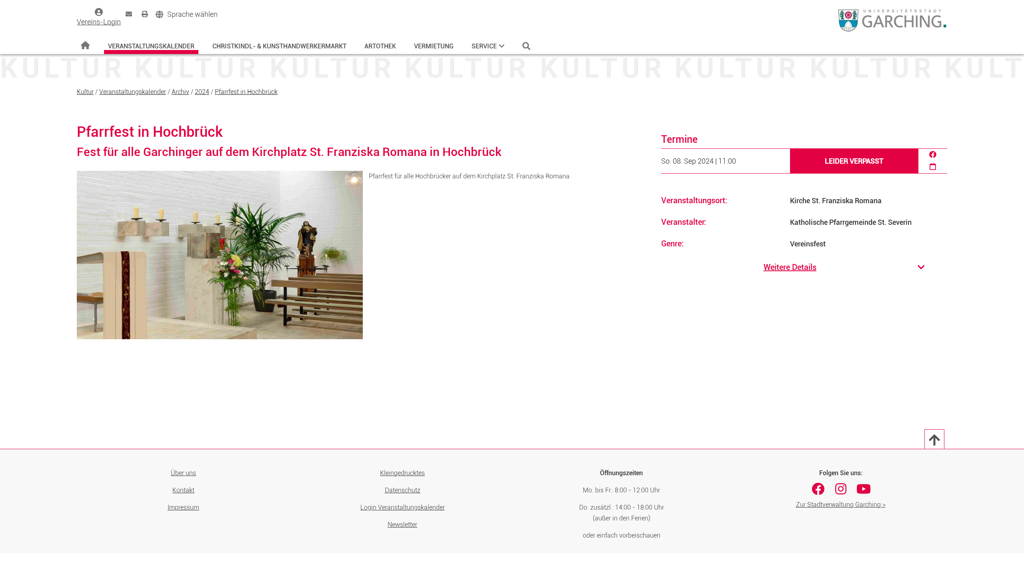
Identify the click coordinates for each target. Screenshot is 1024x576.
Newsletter (402, 524)
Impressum (183, 507)
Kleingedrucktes (402, 473)
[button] (187, 14)
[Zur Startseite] (85, 45)
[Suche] (526, 46)
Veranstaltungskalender (151, 46)
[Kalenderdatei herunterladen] (933, 167)
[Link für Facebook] (818, 488)
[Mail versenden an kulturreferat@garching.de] (129, 14)
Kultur (85, 92)
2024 (202, 92)
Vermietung (434, 46)
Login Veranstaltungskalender (402, 507)
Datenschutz (402, 490)
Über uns (183, 473)
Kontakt (183, 490)
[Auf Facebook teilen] (932, 155)
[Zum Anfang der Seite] (934, 439)
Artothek (380, 46)
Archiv (180, 92)
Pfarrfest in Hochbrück (246, 92)
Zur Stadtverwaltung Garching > (841, 504)
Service (484, 46)
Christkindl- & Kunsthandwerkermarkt (279, 46)
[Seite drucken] (145, 14)
